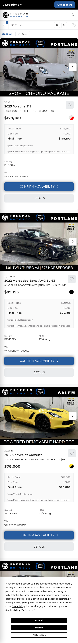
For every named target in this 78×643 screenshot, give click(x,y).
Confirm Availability (37, 186)
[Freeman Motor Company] (15, 15)
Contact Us (64, 4)
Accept (39, 620)
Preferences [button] (27, 610)
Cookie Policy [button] (18, 606)
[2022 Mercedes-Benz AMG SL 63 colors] (71, 292)
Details (39, 198)
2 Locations (11, 4)
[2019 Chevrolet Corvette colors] (71, 466)
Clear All (6, 33)
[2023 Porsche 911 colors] (71, 118)
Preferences (39, 635)
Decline (39, 627)
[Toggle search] (73, 15)
